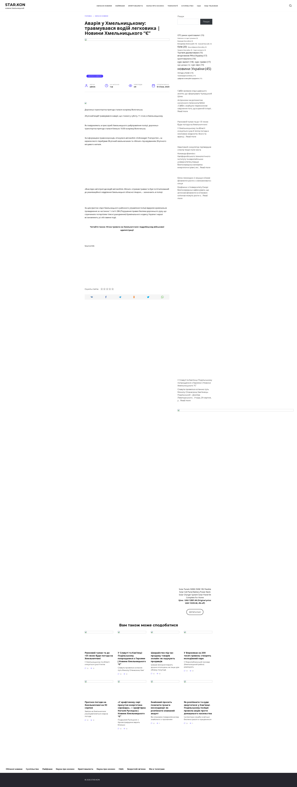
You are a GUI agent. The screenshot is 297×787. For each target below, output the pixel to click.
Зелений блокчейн (205, 44)
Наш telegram (211, 6)
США (199, 6)
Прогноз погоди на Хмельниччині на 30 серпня (96, 705)
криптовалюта (187, 58)
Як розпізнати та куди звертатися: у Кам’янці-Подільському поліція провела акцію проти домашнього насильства (198, 708)
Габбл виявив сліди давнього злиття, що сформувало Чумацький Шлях (195, 94)
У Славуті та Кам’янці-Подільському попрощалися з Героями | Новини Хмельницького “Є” (195, 383)
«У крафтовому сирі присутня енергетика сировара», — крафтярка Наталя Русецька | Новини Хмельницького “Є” (132, 709)
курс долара (184, 65)
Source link (89, 246)
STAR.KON (15, 4)
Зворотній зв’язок (136, 769)
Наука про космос (155, 6)
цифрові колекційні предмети (190, 78)
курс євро (197, 65)
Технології (173, 6)
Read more (183, 111)
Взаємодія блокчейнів (185, 41)
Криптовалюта (135, 6)
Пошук (181, 16)
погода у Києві (185, 73)
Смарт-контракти (199, 50)
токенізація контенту (187, 76)
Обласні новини (104, 6)
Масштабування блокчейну (197, 47)
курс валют (186, 61)
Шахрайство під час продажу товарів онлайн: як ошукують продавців (163, 657)
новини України (194, 68)
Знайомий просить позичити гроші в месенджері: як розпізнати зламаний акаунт (163, 708)
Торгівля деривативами (190, 52)
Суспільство (187, 6)
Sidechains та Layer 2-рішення (188, 38)
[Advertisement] (127, 168)
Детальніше (195, 612)
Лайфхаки (120, 6)
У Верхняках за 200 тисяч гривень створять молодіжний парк (197, 656)
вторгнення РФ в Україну (192, 55)
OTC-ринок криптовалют (191, 35)
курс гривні (203, 61)
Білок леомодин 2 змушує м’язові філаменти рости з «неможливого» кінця (194, 181)
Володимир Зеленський (187, 44)
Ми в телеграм (157, 769)
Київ (182, 46)
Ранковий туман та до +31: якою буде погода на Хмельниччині (99, 656)
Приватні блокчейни (185, 50)
